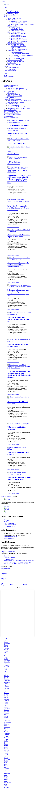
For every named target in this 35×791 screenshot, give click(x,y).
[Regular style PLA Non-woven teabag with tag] (19, 398)
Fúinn (5, 9)
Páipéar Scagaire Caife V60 (18, 33)
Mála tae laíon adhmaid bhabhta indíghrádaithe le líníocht (19, 478)
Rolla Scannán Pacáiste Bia (14, 60)
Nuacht (6, 66)
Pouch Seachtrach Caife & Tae (15, 58)
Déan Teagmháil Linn (10, 70)
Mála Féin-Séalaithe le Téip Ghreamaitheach (18, 46)
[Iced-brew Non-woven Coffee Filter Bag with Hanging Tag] (19, 231)
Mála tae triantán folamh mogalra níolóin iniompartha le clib (18, 319)
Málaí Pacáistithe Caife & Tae (15, 43)
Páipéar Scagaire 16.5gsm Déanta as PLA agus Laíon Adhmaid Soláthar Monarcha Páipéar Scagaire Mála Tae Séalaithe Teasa (19, 179)
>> (11, 496)
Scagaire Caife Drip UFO (14, 18)
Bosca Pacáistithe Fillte (13, 56)
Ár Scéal (9, 10)
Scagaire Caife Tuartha (17, 38)
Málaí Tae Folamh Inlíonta (21, 563)
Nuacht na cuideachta (13, 12)
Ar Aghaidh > (6, 496)
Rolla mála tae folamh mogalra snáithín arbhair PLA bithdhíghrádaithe (18, 265)
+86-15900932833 (9, 538)
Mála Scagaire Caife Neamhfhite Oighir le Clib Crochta (18, 236)
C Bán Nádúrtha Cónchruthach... (13, 153)
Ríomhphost (4, 573)
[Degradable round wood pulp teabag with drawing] (19, 474)
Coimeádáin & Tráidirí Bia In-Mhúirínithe (18, 108)
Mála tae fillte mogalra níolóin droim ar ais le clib (18, 345)
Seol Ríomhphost (5, 568)
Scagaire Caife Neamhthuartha (19, 41)
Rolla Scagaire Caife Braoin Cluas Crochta (22, 24)
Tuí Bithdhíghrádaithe (17, 52)
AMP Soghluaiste (9, 559)
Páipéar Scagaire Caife (13, 32)
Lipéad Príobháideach (10, 523)
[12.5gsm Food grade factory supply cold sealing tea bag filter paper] (19, 286)
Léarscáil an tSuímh (9, 557)
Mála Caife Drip (11, 19)
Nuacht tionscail (11, 69)
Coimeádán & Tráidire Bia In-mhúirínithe (22, 55)
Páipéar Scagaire (15, 27)
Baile (5, 7)
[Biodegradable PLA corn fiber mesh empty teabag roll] (19, 259)
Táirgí (5, 16)
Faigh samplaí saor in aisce (8, 551)
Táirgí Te (6, 556)
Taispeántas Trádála (9, 15)
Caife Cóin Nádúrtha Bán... (17, 144)
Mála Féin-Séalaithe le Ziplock (19, 49)
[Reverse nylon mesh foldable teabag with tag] (19, 341)
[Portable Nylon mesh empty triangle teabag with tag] (19, 314)
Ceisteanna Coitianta (13, 13)
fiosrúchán (10, 196)
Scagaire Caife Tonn (16, 35)
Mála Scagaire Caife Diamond (19, 21)
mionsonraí (16, 196)
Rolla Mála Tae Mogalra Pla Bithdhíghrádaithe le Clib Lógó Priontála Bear (18, 208)
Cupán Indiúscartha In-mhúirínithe (20, 53)
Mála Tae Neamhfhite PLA (18, 30)
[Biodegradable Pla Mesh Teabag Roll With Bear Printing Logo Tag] (19, 203)
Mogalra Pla (7, 560)
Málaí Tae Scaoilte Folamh (20, 562)
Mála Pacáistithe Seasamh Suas (15, 61)
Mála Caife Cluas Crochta (18, 22)
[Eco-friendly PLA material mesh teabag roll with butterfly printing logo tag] (19, 368)
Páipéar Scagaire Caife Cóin (18, 36)
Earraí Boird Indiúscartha (14, 50)
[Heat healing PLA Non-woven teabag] (19, 449)
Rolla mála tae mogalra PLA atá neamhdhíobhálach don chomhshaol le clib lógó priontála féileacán (19, 374)
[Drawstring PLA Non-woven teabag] (18, 423)
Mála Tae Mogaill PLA (17, 29)
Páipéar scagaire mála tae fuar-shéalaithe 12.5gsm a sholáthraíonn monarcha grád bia (18, 293)
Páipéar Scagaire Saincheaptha (19, 39)
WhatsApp (3, 578)
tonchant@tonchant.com (10, 536)
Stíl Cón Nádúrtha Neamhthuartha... (13, 163)
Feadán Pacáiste (11, 63)
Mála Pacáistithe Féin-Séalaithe (15, 44)
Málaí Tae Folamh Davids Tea (19, 560)
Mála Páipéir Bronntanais (14, 64)
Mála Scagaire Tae (12, 26)
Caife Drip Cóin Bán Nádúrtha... (18, 125)
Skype (2, 583)
